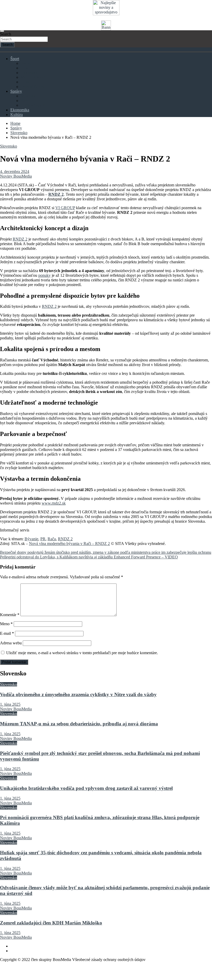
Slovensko (29, 96)
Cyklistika (29, 72)
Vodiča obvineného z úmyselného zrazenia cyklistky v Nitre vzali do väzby (78, 694)
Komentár (9, 615)
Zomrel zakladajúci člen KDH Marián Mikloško (51, 922)
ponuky (44, 275)
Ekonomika (19, 110)
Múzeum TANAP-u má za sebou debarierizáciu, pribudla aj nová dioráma (79, 723)
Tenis (25, 82)
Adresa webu (11, 643)
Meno (6, 624)
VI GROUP (65, 208)
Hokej (26, 68)
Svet (24, 100)
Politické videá (33, 105)
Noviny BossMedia (16, 176)
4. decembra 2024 (14, 171)
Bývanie (31, 539)
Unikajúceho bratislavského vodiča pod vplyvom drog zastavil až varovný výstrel (86, 788)
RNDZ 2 (20, 239)
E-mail (7, 633)
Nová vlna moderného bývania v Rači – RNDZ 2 (69, 543)
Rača (52, 539)
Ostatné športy (32, 86)
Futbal (26, 63)
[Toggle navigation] (2, 31)
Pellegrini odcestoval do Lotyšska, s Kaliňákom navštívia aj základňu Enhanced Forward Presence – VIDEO (89, 557)
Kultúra (16, 114)
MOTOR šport (33, 77)
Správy (16, 91)
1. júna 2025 (10, 704)
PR (43, 539)
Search (5, 34)
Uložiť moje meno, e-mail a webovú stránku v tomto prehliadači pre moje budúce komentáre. (82, 653)
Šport (14, 58)
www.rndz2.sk (54, 503)
